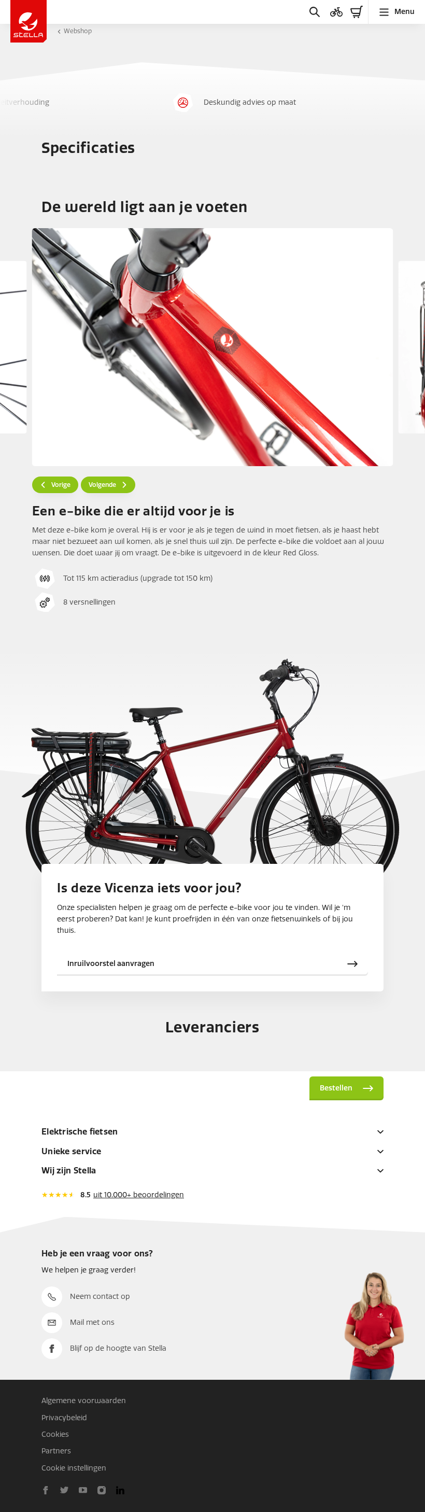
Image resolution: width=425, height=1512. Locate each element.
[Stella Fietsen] (28, 21)
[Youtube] (83, 1490)
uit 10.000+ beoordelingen (138, 1195)
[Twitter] (64, 1490)
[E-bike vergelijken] (336, 12)
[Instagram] (101, 1490)
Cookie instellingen (73, 1468)
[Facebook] (45, 1490)
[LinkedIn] (120, 1490)
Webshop (78, 31)
